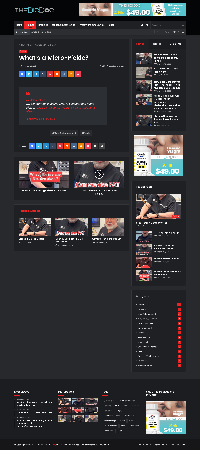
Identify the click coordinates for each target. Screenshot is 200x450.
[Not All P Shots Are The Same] (64, 418)
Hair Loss (142, 361)
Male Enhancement (65, 133)
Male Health (143, 342)
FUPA (117, 406)
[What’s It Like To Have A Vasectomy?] (78, 418)
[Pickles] (34, 10)
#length (31, 111)
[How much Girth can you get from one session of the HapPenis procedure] (144, 85)
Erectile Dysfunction (64, 25)
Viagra (141, 333)
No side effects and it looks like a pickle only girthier (166, 57)
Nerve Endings (110, 421)
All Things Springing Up (166, 232)
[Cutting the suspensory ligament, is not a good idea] (144, 120)
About (164, 445)
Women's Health (145, 365)
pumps (131, 421)
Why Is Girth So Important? (106, 238)
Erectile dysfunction (127, 401)
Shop (111, 25)
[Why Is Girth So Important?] (108, 227)
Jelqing (119, 411)
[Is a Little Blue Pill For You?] (91, 410)
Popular (140, 43)
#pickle (40, 107)
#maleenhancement (59, 107)
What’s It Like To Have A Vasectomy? (48, 32)
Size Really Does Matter (31, 238)
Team (172, 445)
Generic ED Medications (149, 356)
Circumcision (109, 401)
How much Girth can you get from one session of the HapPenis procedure (167, 84)
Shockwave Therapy (147, 347)
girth (126, 406)
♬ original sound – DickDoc (40, 118)
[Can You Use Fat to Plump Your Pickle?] (71, 227)
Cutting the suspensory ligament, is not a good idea (167, 119)
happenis (135, 406)
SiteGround (103, 445)
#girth (77, 107)
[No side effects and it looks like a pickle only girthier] (144, 58)
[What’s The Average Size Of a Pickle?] (144, 275)
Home (19, 25)
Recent (157, 43)
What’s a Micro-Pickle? (166, 258)
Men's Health (129, 416)
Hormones (108, 411)
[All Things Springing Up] (144, 236)
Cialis (140, 351)
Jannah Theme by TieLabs (67, 445)
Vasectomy (108, 431)
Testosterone (144, 337)
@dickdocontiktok (35, 100)
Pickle (86, 133)
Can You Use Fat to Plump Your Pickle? (69, 240)
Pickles (30, 25)
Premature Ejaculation (92, 25)
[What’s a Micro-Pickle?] (144, 262)
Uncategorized (145, 328)
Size (123, 426)
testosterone (134, 426)
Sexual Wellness (145, 323)
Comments (175, 43)
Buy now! (180, 445)
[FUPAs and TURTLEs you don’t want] (144, 72)
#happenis (89, 107)
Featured (107, 406)
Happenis (43, 25)
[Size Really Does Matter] (35, 227)
